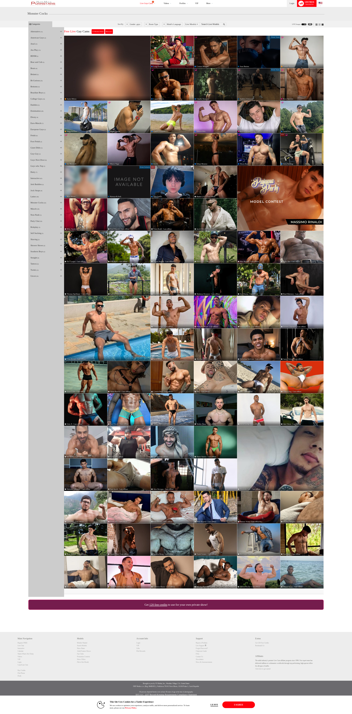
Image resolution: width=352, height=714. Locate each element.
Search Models (82, 646)
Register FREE (22, 643)
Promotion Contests (83, 657)
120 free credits (158, 604)
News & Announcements (204, 662)
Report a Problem (201, 643)
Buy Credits (21, 670)
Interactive (21, 648)
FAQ (197, 654)
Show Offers (81, 659)
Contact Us (199, 657)
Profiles (182, 3)
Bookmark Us (259, 646)
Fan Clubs (80, 654)
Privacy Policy (131, 708)
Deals (19, 676)
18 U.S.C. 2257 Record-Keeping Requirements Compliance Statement (166, 694)
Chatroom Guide (201, 651)
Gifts (138, 648)
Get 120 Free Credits (262, 643)
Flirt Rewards (140, 651)
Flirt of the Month (83, 662)
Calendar (20, 651)
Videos (166, 3)
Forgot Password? (202, 648)
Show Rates (81, 648)
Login (292, 3)
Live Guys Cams (146, 2)
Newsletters (200, 659)
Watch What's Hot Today (26, 654)
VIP (196, 3)
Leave (214, 705)
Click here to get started (262, 669)
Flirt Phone (21, 673)
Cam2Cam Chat (23, 665)
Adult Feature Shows (84, 651)
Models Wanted (82, 643)
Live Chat (21, 646)
